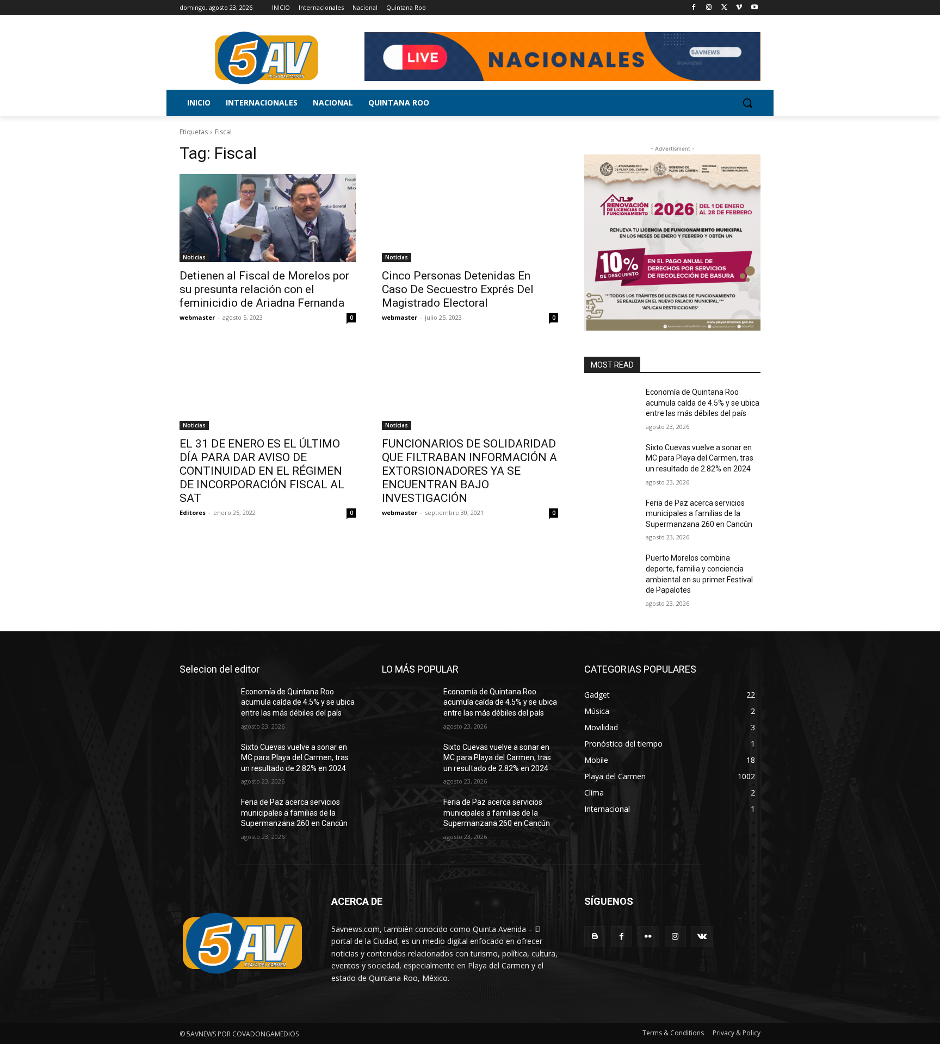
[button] (747, 103)
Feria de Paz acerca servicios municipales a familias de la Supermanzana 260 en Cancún (699, 514)
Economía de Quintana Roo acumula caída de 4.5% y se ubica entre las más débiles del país (702, 403)
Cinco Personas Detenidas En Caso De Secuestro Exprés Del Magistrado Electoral (458, 289)
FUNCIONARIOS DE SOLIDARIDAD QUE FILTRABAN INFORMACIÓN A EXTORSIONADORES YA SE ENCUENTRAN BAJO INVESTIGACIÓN (469, 471)
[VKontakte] (702, 936)
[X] (724, 8)
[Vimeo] (739, 8)
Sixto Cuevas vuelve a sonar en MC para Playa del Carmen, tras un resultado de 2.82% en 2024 (699, 458)
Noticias (194, 257)
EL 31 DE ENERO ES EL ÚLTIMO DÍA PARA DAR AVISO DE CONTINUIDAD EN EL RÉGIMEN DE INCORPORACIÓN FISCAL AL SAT (262, 471)
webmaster (197, 317)
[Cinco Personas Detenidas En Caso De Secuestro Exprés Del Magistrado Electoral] (470, 218)
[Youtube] (754, 8)
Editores (193, 512)
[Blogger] (594, 936)
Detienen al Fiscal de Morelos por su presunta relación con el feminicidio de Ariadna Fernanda (264, 289)
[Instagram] (709, 8)
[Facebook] (694, 8)
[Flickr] (648, 936)
